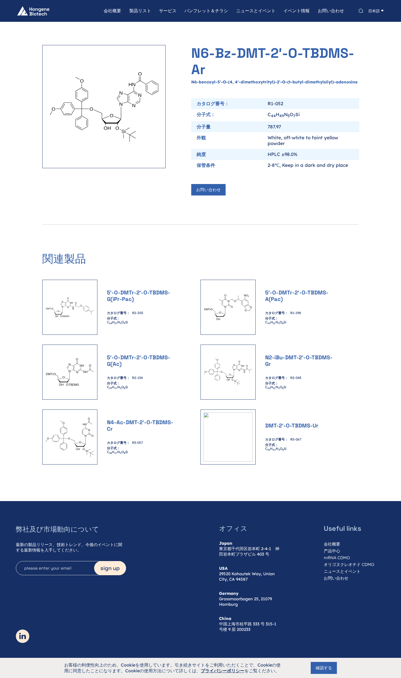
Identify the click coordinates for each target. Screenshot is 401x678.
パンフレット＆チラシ (206, 11)
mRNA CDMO (337, 557)
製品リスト (140, 11)
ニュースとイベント (256, 11)
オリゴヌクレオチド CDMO (349, 564)
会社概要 (112, 11)
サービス (167, 11)
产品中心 (332, 550)
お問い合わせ (331, 11)
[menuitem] (108, 11)
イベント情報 (296, 11)
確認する (324, 667)
